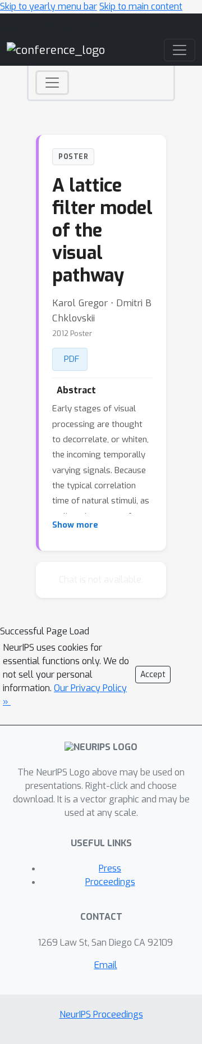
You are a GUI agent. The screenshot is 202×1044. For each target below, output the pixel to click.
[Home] (56, 49)
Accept (153, 674)
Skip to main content (140, 6)
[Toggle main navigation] (179, 50)
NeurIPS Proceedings (101, 1014)
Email (105, 965)
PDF (71, 359)
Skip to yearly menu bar (48, 6)
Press (110, 868)
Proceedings (110, 882)
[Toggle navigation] (52, 82)
